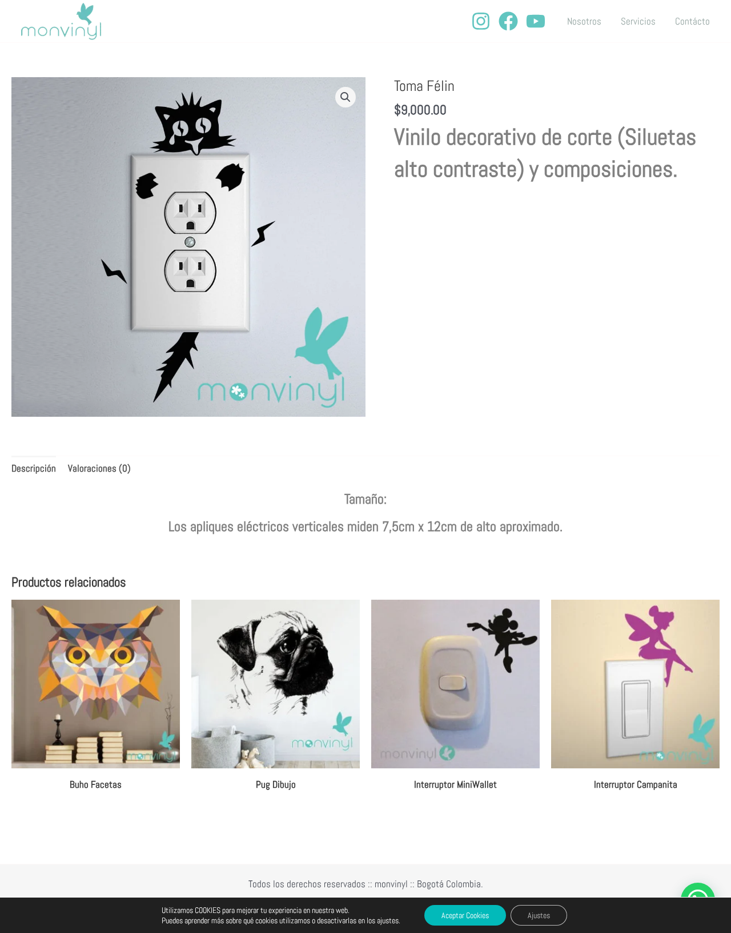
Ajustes (539, 915)
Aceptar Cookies (465, 915)
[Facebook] (508, 21)
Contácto (692, 21)
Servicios (638, 21)
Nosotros (584, 21)
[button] (345, 97)
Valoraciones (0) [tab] (99, 468)
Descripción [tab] (33, 468)
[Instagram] (481, 21)
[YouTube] (535, 21)
